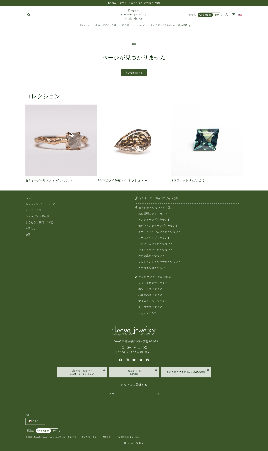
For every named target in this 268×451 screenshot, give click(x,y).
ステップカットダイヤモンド (155, 243)
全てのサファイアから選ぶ (155, 277)
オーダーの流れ (34, 210)
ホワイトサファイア (150, 289)
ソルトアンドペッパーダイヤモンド (159, 262)
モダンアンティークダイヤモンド (158, 225)
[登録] (158, 393)
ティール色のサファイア (153, 283)
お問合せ (30, 228)
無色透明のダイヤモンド (153, 213)
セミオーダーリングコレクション (47, 180)
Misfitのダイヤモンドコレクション (120, 180)
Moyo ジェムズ (147, 313)
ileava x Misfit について (40, 204)
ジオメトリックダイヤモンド (155, 249)
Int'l (217, 14)
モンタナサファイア (150, 307)
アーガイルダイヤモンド (153, 268)
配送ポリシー (108, 437)
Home (28, 198)
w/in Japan (205, 14)
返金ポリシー (73, 437)
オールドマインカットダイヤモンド (159, 231)
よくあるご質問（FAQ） (40, 222)
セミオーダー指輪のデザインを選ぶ (160, 198)
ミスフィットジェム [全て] (188, 180)
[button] (28, 14)
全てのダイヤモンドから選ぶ (156, 207)
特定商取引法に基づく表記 (128, 437)
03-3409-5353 (134, 347)
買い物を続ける (134, 72)
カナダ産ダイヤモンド (151, 255)
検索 (28, 234)
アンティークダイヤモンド (154, 219)
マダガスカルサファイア (153, 301)
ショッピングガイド (37, 216)
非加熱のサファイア (150, 295)
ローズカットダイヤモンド (154, 237)
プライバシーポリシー (91, 437)
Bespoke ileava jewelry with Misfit (49, 437)
